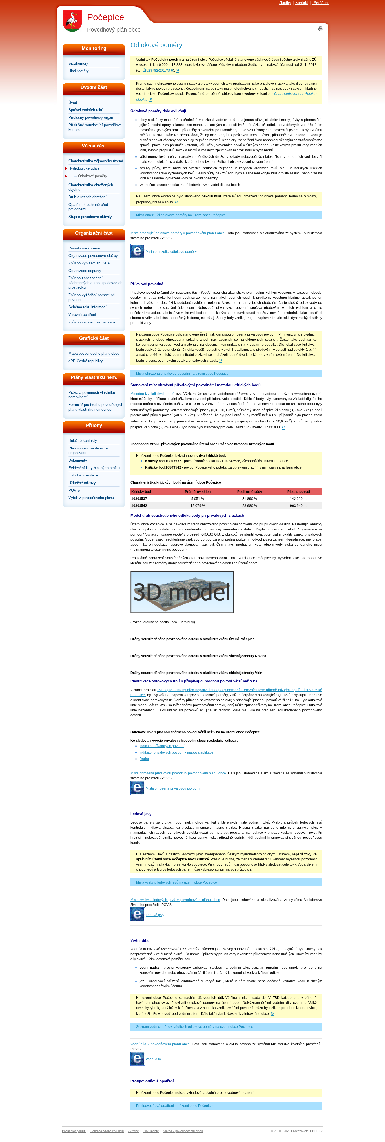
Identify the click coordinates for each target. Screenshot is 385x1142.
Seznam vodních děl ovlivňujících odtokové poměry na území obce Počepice (194, 1027)
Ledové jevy (155, 915)
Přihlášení (320, 3)
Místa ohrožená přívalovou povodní (173, 788)
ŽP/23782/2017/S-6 (158, 71)
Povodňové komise (84, 248)
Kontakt (301, 3)
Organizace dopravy (84, 271)
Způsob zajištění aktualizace (91, 322)
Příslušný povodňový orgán (90, 117)
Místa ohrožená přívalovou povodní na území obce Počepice (182, 374)
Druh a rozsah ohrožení (87, 197)
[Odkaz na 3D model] (182, 612)
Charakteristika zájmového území (95, 161)
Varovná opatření (82, 315)
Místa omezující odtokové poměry (171, 252)
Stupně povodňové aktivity (90, 217)
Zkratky (285, 3)
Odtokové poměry (92, 176)
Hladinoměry (78, 71)
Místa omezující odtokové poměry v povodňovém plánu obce (177, 233)
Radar (144, 759)
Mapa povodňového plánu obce (93, 353)
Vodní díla (153, 1059)
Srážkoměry (78, 63)
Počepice (105, 17)
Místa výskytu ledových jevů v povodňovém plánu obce (175, 900)
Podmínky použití (74, 1131)
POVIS (74, 490)
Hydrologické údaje (83, 168)
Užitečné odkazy (82, 483)
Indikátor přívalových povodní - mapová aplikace (176, 752)
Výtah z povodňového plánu (91, 498)
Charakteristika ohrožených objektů (90, 187)
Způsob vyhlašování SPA (89, 263)
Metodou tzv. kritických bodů (152, 394)
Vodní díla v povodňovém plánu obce (160, 1044)
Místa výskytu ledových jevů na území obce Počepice (176, 882)
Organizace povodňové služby (93, 255)
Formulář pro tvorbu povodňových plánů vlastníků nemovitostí (95, 407)
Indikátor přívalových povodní (162, 746)
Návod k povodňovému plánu (183, 1131)
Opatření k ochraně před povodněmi (88, 207)
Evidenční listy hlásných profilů (94, 468)
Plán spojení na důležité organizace (88, 450)
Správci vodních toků (85, 110)
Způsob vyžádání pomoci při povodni (91, 297)
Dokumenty (77, 460)
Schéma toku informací (87, 307)
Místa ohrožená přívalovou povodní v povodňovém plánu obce (178, 773)
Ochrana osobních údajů (107, 1131)
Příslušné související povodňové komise (95, 127)
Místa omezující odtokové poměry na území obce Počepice (181, 215)
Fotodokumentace (83, 475)
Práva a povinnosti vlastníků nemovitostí (91, 394)
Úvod (72, 102)
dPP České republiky (85, 361)
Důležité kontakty (82, 441)
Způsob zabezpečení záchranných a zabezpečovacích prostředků (95, 282)
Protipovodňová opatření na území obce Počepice (174, 1106)
